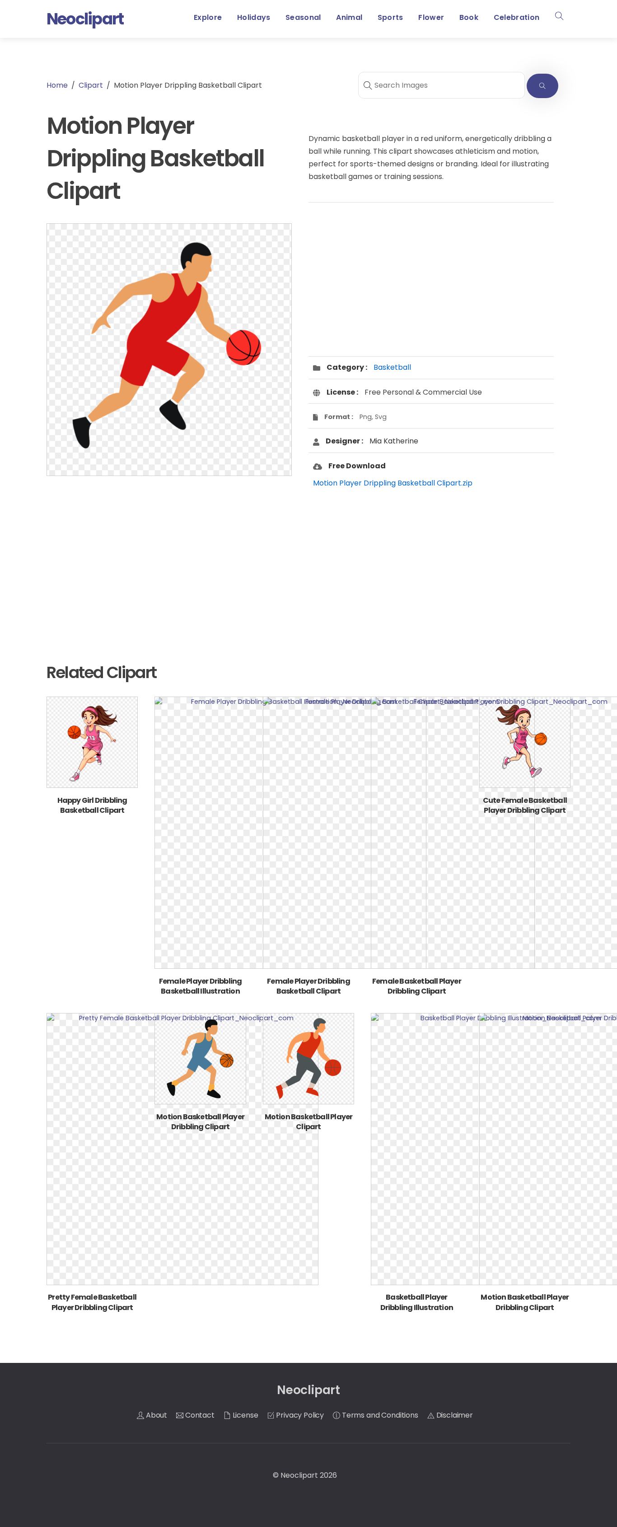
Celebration (517, 17)
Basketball (392, 367)
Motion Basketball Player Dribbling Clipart (200, 1122)
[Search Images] (542, 86)
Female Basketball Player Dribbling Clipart (416, 986)
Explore (208, 17)
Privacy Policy (299, 1415)
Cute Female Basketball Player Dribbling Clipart (525, 805)
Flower (431, 17)
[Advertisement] (169, 555)
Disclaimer (454, 1415)
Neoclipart (299, 1475)
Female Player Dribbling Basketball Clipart (308, 986)
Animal (349, 17)
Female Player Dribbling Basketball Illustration (200, 986)
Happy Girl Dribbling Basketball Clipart (92, 805)
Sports (390, 17)
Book (468, 17)
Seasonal (303, 17)
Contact (199, 1415)
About (155, 1415)
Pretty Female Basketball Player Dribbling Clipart (92, 1302)
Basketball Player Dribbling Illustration (416, 1302)
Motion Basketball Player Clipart (309, 1122)
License (244, 1415)
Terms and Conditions (379, 1415)
